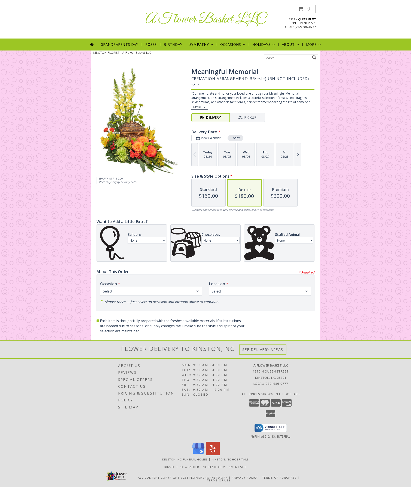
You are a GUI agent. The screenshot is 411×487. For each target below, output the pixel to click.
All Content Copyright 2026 (163, 478)
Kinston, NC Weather (181, 467)
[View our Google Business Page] (198, 454)
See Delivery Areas (262, 349)
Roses (151, 44)
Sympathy (199, 44)
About (288, 44)
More (311, 44)
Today (235, 138)
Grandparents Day (119, 44)
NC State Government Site (225, 467)
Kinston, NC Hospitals (230, 459)
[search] (314, 57)
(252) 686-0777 (305, 27)
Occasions (230, 44)
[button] (304, 9)
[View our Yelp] (213, 454)
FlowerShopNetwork (208, 478)
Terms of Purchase (279, 478)
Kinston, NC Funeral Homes (185, 459)
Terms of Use (219, 480)
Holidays (261, 44)
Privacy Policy (245, 478)
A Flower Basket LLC (206, 19)
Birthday (173, 44)
